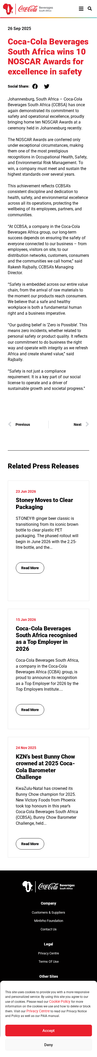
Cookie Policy (59, 1001)
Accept (48, 1030)
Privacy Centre (38, 1011)
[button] (35, 86)
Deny (48, 1045)
